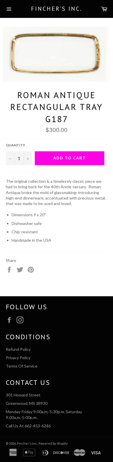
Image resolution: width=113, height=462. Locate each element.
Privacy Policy (18, 357)
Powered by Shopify (53, 443)
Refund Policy (18, 349)
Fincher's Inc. (56, 8)
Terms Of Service (21, 366)
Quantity (15, 145)
